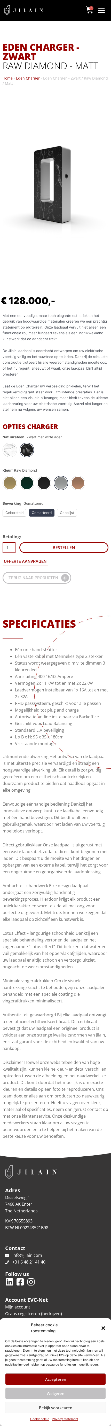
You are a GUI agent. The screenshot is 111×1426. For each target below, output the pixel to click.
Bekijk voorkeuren (55, 1407)
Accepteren (55, 1379)
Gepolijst (67, 513)
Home (8, 78)
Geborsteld (14, 513)
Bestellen (64, 547)
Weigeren (55, 1393)
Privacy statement (65, 1419)
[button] (103, 1328)
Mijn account (17, 1307)
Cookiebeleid (39, 1419)
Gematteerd (42, 513)
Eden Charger (28, 78)
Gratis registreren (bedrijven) (33, 1313)
